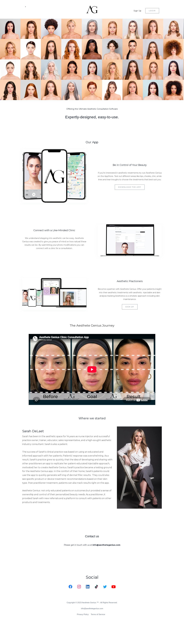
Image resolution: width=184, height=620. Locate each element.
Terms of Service (98, 614)
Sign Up (137, 11)
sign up (129, 307)
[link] (70, 586)
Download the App (129, 187)
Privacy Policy (83, 614)
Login (152, 11)
